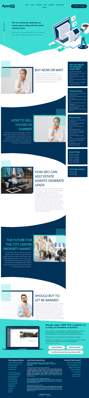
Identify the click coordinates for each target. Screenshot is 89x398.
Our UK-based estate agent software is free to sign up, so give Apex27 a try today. (77, 73)
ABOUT (32, 5)
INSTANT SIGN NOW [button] (75, 347)
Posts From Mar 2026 (74, 162)
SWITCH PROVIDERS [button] (57, 347)
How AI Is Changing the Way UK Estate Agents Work (38, 378)
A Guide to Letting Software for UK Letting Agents (38, 367)
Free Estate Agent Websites (14, 374)
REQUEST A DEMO (79, 6)
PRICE (45, 5)
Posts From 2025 (73, 173)
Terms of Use (41, 395)
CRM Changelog (11, 385)
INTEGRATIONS (60, 5)
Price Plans (10, 388)
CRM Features (11, 386)
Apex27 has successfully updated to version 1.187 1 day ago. (40, 362)
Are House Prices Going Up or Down (35, 385)
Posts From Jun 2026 (74, 157)
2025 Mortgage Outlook (74, 129)
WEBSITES (51, 5)
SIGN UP (44, 7)
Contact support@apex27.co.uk (74, 364)
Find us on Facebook (76, 371)
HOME (27, 5)
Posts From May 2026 (74, 159)
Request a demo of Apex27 (75, 367)
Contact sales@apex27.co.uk (74, 365)
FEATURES (39, 5)
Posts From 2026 (73, 171)
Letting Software (12, 369)
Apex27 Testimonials (12, 379)
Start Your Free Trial (12, 383)
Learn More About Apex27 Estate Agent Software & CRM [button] (65, 352)
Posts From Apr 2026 (74, 160)
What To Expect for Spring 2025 (76, 131)
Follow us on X (77, 372)
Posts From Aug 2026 (74, 154)
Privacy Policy (48, 395)
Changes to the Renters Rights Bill (77, 138)
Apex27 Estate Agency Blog (73, 362)
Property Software (12, 367)
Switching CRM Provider (13, 376)
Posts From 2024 (73, 174)
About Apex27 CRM (12, 381)
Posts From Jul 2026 (74, 156)
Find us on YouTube (76, 376)
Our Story (10, 390)
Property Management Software (15, 362)
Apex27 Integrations (12, 378)
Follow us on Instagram (75, 369)
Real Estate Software (13, 365)
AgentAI (10, 391)
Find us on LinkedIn (76, 374)
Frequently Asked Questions (14, 372)
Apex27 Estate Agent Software (15, 364)
